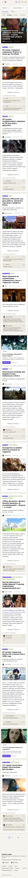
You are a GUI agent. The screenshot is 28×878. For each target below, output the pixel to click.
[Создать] (16, 2)
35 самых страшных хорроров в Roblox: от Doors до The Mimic (12, 52)
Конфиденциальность (7, 870)
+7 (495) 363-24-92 (16, 859)
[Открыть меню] (2, 2)
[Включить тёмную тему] (22, 2)
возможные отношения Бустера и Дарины (14, 612)
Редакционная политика (7, 868)
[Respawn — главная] (5, 2)
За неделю (9, 15)
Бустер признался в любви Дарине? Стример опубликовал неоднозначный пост (13, 585)
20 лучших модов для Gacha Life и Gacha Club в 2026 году (13, 654)
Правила (17, 868)
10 (18, 837)
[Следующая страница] (22, 837)
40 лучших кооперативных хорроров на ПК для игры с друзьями (13, 122)
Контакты (16, 870)
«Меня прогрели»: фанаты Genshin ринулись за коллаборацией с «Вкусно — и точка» (13, 504)
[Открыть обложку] (14, 73)
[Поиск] (19, 2)
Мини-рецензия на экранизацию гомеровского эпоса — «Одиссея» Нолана (12, 279)
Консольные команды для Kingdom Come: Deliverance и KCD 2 (13, 374)
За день (3, 15)
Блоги (15, 866)
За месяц (16, 15)
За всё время (22, 15)
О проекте (4, 866)
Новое (12, 11)
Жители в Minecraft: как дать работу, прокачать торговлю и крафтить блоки (12, 202)
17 (23, 213)
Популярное (5, 11)
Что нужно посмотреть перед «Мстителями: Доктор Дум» (12, 767)
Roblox (11, 86)
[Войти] (25, 2)
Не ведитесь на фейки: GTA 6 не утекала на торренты (12, 450)
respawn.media (7, 854)
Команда (10, 866)
